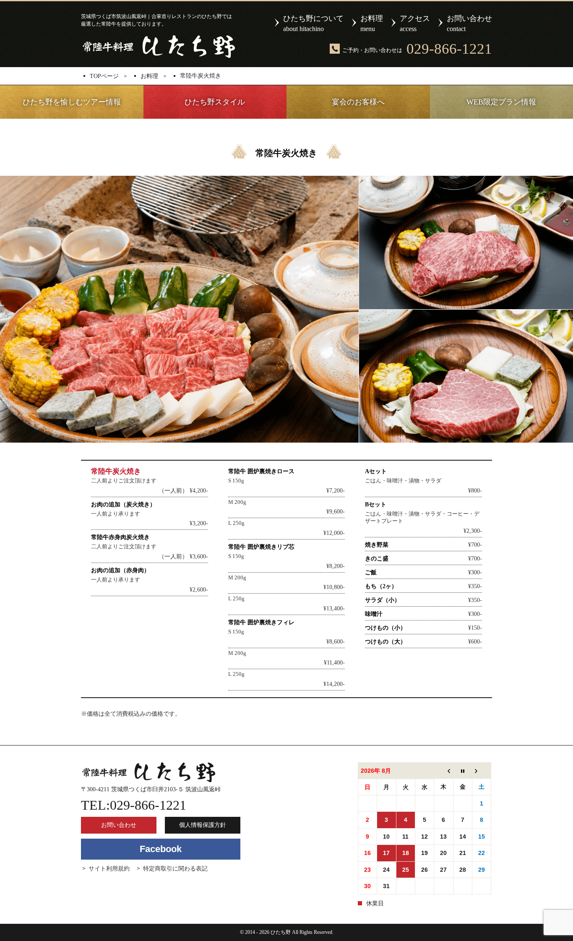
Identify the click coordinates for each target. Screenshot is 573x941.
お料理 (371, 23)
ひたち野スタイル (215, 102)
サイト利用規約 (109, 868)
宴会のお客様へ (358, 102)
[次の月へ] (481, 770)
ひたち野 (158, 46)
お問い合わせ (469, 23)
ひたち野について (313, 23)
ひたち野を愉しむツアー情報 (72, 102)
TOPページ (104, 76)
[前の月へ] (443, 770)
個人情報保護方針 (202, 825)
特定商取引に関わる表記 (175, 868)
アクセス (415, 23)
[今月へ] (462, 770)
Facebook (161, 849)
